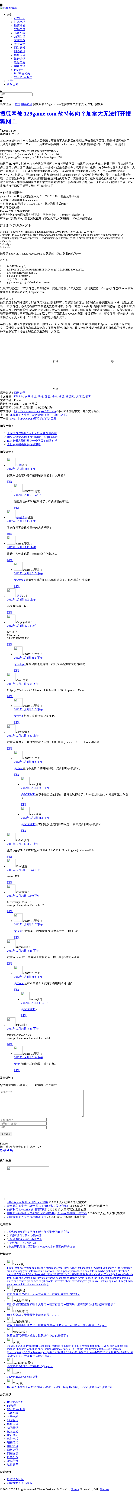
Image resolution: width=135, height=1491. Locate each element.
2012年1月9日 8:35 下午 (21, 468)
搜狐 (61, 396)
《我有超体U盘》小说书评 (24, 1235)
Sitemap (104, 1489)
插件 (54, 396)
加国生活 (19, 36)
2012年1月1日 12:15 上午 (22, 625)
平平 (19, 595)
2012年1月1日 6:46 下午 (28, 761)
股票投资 (19, 25)
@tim (17, 1063)
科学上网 (12, 84)
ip (26, 396)
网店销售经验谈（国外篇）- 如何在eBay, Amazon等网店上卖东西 (47, 1213)
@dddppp (20, 664)
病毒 (88, 396)
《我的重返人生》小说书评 (25, 1239)
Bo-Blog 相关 (22, 73)
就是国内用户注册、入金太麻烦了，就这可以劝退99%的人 (43, 1294)
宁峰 (19, 465)
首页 (17, 104)
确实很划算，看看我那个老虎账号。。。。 (33, 1314)
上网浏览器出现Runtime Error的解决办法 (32, 433)
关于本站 (19, 43)
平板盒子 (21, 517)
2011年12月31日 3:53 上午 (23, 843)
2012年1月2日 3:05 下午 (35, 817)
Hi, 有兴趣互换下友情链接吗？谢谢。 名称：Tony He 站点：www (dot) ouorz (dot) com (59, 1387)
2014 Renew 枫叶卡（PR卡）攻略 (27, 1202)
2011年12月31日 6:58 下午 (23, 683)
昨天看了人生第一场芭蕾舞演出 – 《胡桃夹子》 (39, 414)
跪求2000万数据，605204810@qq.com (30, 1366)
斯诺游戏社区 (15, 1479)
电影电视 (19, 62)
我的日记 (19, 18)
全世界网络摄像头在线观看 (24, 444)
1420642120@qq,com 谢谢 (22, 1376)
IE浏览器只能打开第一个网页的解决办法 (32, 440)
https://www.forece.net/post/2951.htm (35, 411)
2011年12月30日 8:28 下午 (23, 950)
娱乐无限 (19, 55)
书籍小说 (19, 32)
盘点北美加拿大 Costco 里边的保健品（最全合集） (38, 1205)
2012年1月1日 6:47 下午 (28, 924)
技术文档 (19, 21)
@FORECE (28, 794)
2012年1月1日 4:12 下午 (21, 547)
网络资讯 (19, 51)
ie (22, 396)
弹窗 (47, 396)
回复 (10, 481)
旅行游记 (19, 58)
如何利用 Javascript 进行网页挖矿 (27, 1209)
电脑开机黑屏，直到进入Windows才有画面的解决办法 (41, 1246)
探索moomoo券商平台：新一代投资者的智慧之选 (38, 1231)
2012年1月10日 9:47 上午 (29, 494)
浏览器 (80, 396)
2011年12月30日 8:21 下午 (23, 1028)
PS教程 (18, 69)
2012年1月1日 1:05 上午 (21, 599)
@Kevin (19, 983)
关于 (10, 80)
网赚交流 (19, 66)
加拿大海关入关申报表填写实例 (26, 1216)
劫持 (40, 396)
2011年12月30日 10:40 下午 (23, 895)
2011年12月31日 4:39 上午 (23, 735)
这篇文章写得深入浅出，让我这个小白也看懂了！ (38, 1335)
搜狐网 (70, 396)
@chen (18, 768)
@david (19, 715)
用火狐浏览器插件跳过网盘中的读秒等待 (32, 437)
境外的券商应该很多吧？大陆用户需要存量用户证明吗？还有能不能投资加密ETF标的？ (61, 1304)
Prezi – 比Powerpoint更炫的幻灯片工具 (33, 418)
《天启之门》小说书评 (22, 1242)
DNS (17, 396)
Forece (75, 1489)
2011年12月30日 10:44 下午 (23, 870)
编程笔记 (12, 1442)
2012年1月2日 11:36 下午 (36, 1002)
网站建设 (19, 47)
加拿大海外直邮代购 (19, 1483)
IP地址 (32, 396)
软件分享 (19, 29)
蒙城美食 (19, 40)
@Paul (18, 930)
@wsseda (19, 579)
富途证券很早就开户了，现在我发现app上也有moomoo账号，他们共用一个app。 (57, 1325)
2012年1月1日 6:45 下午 (28, 573)
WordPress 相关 (23, 77)
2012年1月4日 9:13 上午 (21, 521)
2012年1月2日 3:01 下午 (35, 787)
